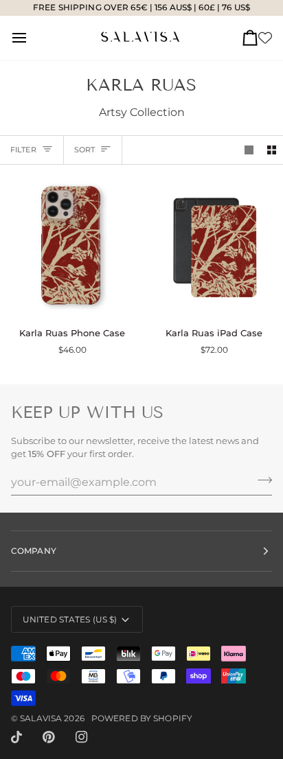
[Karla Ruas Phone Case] (71, 245)
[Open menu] (31, 38)
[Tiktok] (16, 737)
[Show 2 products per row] (271, 150)
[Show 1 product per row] (249, 150)
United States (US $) (70, 619)
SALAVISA (41, 718)
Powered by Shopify (141, 718)
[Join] (260, 480)
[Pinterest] (49, 737)
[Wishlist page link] (265, 38)
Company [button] (33, 551)
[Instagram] (82, 737)
